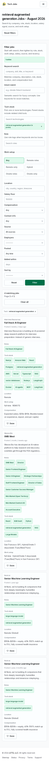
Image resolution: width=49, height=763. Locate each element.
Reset (14, 282)
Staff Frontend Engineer (15, 483)
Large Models (11, 534)
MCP (28, 387)
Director (21, 463)
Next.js (8, 360)
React (31, 360)
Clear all (24, 302)
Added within (10, 259)
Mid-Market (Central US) (15, 503)
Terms (30, 757)
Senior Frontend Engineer (16, 469)
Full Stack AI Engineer (14, 349)
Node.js (27, 380)
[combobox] (24, 119)
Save (12, 423)
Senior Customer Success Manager (20, 489)
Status (14, 757)
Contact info (10, 216)
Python (28, 521)
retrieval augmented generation (29, 367)
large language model (14, 616)
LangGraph (38, 380)
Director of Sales (35, 483)
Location (8, 183)
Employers (9, 237)
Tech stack (9, 107)
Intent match (10, 85)
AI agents (19, 387)
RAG (36, 374)
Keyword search (11, 66)
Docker (8, 387)
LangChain (38, 387)
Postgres (9, 367)
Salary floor (9, 194)
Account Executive (13, 510)
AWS (7, 374)
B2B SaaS (18, 521)
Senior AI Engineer (13, 476)
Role (6, 134)
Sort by (7, 270)
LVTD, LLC (13, 753)
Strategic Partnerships (33, 476)
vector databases (13, 380)
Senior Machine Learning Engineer (19, 605)
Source (7, 227)
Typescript (26, 374)
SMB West (10, 463)
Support (38, 757)
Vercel (15, 374)
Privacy (22, 757)
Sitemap (5, 757)
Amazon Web (20, 360)
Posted (7, 248)
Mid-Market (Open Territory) (17, 496)
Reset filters (10, 33)
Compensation (11, 205)
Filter (35, 282)
